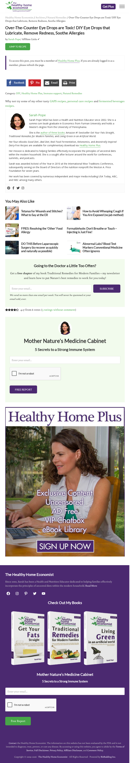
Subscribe (107, 288)
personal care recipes (80, 101)
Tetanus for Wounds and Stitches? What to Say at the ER (42, 213)
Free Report (23, 389)
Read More (91, 585)
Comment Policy (95, 750)
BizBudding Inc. (108, 756)
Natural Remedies (57, 17)
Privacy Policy (56, 750)
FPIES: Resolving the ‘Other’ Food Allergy (42, 230)
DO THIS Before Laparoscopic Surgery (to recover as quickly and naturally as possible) (40, 247)
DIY (18, 93)
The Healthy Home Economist (53, 756)
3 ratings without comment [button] (58, 310)
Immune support (53, 93)
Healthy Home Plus (69, 60)
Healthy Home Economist (19, 17)
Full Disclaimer (41, 750)
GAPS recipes (58, 101)
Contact (13, 743)
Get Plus (108, 6)
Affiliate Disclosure (73, 750)
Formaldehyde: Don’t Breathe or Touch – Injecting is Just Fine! (92, 230)
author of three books (52, 132)
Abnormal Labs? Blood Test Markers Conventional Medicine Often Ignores (103, 247)
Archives (40, 17)
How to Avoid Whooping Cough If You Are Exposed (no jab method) (103, 213)
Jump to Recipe (17, 46)
